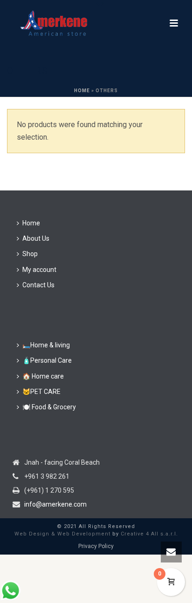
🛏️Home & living (46, 345)
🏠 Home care (43, 376)
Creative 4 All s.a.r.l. (149, 534)
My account (39, 269)
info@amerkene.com (55, 504)
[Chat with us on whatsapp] (10, 598)
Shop (30, 253)
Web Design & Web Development (62, 534)
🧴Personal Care (47, 360)
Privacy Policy (96, 546)
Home (82, 90)
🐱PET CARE (41, 391)
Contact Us (38, 285)
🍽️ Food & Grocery (49, 407)
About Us (35, 238)
